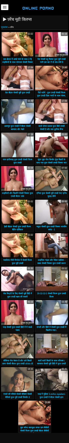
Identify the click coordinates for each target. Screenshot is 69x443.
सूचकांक (4, 27)
